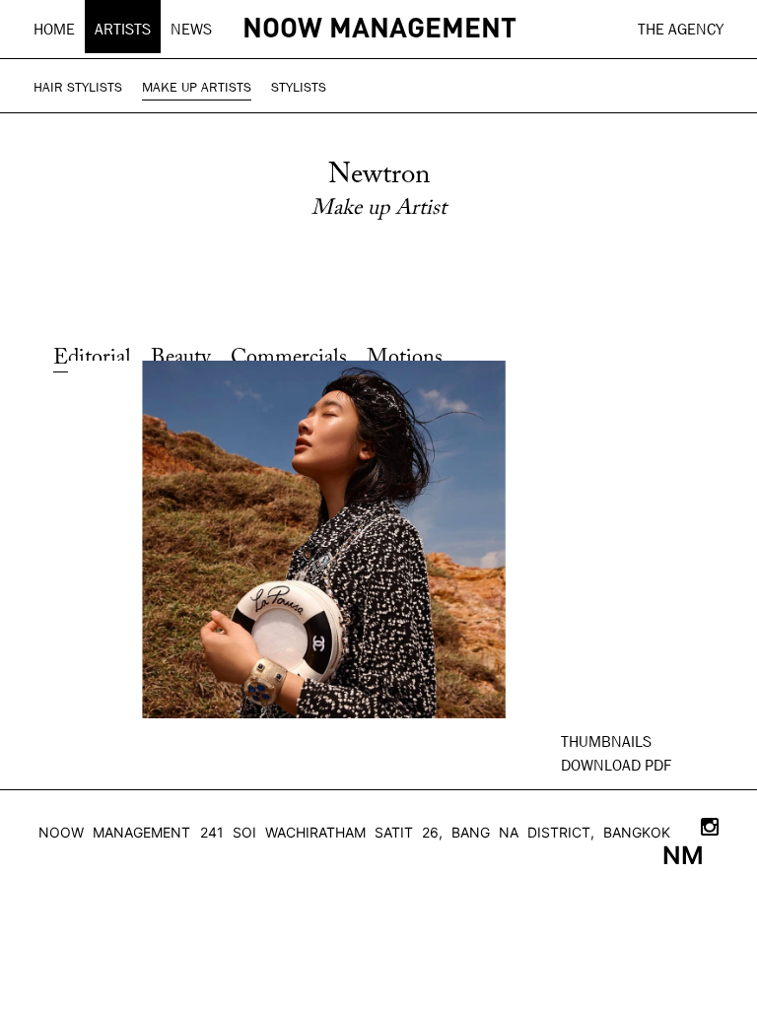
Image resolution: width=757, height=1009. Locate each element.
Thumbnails (606, 741)
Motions (405, 359)
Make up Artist (379, 209)
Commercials (289, 359)
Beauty (181, 359)
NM (683, 855)
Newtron (379, 176)
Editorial (92, 359)
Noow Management (114, 832)
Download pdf (616, 765)
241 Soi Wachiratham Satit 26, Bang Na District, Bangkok (435, 832)
